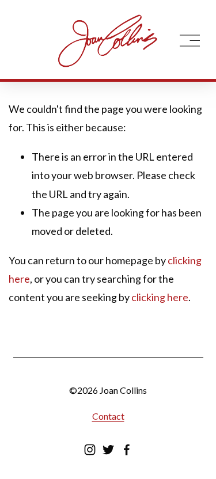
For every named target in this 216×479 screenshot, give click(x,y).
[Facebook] (126, 449)
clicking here (159, 297)
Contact (108, 415)
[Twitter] (108, 449)
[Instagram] (90, 449)
